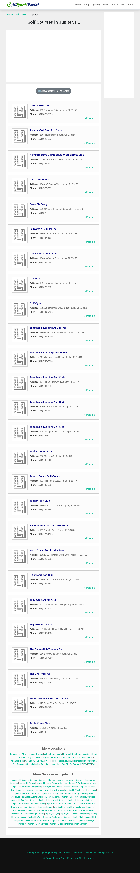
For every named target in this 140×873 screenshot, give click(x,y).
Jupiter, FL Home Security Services (51, 783)
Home (78, 4)
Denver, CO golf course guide (76, 754)
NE (70, 761)
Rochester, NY (79, 761)
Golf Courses (117, 4)
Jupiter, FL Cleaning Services (24, 780)
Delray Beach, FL (69, 757)
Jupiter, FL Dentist (27, 783)
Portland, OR (22, 764)
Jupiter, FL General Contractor (26, 793)
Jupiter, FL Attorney (65, 780)
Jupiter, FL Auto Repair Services (50, 790)
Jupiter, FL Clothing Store (52, 793)
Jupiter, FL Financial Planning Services (27, 814)
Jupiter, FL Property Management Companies (70, 824)
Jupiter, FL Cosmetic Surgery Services (78, 797)
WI (93, 764)
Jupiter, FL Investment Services (52, 800)
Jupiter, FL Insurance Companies (26, 787)
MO (54, 761)
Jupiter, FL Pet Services (38, 824)
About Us (108, 853)
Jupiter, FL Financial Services (39, 810)
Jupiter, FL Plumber (47, 780)
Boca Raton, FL (54, 757)
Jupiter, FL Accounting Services (56, 787)
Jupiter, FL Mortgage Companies (79, 793)
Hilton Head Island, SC (55, 764)
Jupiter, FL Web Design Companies (80, 790)
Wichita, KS (30, 761)
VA (85, 764)
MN (50, 761)
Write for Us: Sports (93, 853)
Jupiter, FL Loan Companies (63, 820)
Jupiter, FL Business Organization (60, 803)
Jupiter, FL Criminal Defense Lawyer (70, 807)
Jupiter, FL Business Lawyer (41, 807)
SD (67, 764)
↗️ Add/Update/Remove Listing (53, 91)
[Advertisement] (53, 56)
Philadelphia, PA (36, 764)
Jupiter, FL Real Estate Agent (24, 797)
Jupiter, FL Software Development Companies (74, 810)
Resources (77, 853)
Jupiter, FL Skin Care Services (24, 800)
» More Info (89, 118)
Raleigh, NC (63, 761)
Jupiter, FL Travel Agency (49, 797)
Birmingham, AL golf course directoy (26, 754)
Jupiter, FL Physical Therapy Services (28, 803)
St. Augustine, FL (85, 757)
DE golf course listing (36, 757)
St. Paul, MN (42, 761)
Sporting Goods (100, 4)
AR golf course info (53, 754)
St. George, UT (76, 764)
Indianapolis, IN (17, 761)
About (130, 4)
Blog (86, 4)
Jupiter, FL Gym (52, 814)
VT (89, 764)
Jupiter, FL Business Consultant (82, 783)
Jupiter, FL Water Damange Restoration (44, 817)
